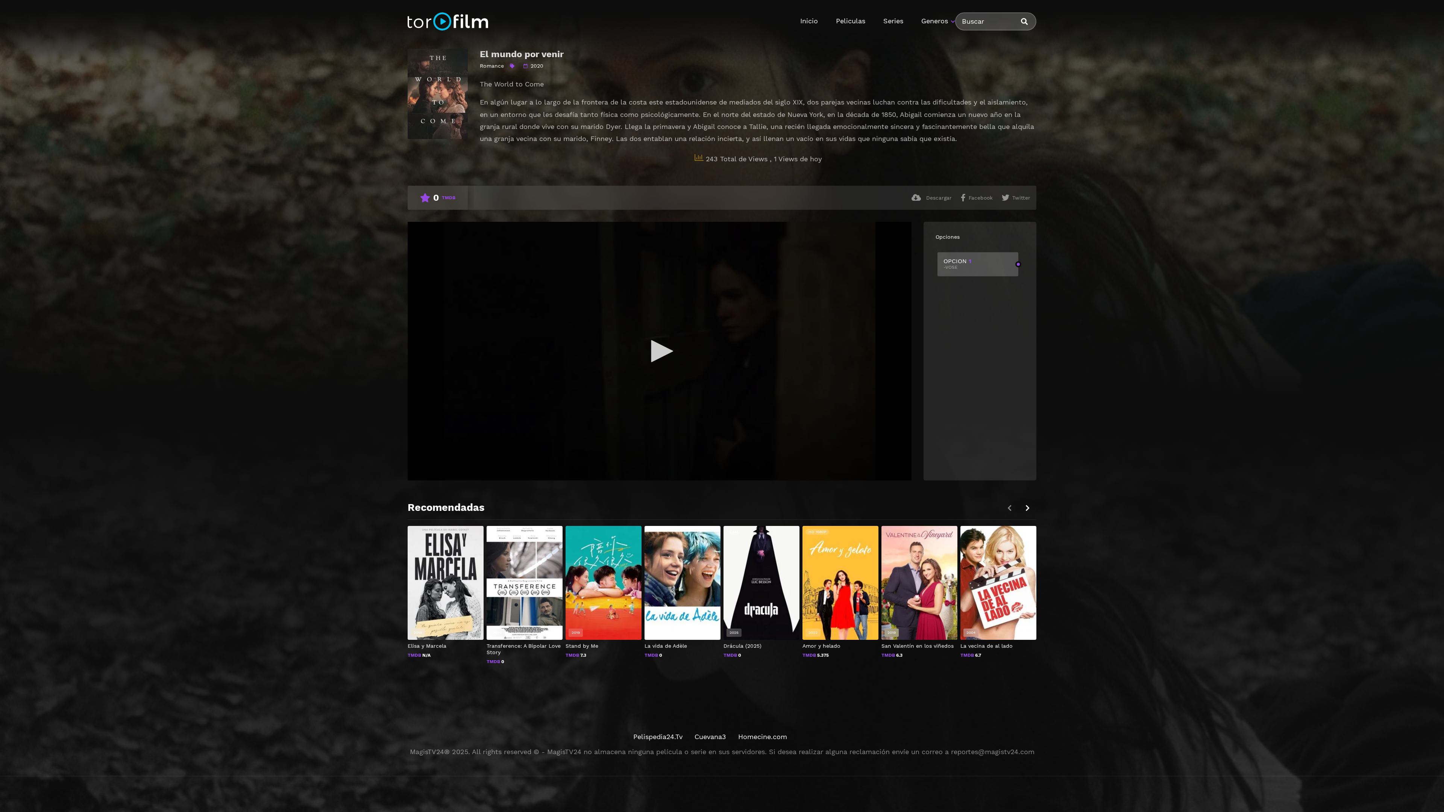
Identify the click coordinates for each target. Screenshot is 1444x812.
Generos (934, 21)
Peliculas (850, 21)
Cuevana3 (710, 737)
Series (893, 21)
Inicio (809, 21)
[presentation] (1027, 508)
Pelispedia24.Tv (658, 737)
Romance (492, 66)
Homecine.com (762, 737)
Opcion (957, 264)
